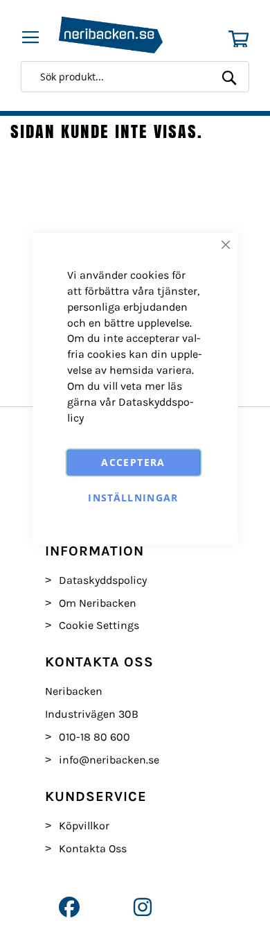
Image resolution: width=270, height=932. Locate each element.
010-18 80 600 (94, 736)
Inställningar (133, 497)
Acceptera (133, 462)
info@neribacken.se (109, 759)
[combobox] (138, 77)
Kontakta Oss (93, 848)
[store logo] (121, 35)
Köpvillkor (84, 825)
